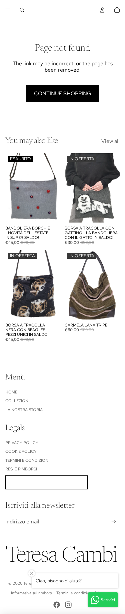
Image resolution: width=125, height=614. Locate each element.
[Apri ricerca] (22, 10)
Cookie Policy (21, 451)
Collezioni (17, 400)
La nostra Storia (24, 409)
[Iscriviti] (114, 521)
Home (11, 392)
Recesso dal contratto (46, 482)
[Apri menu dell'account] (102, 10)
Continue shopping (62, 93)
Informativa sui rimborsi (32, 593)
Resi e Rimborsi (21, 469)
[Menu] (7, 10)
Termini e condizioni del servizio (85, 593)
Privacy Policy (21, 442)
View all (110, 141)
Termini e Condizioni (27, 460)
